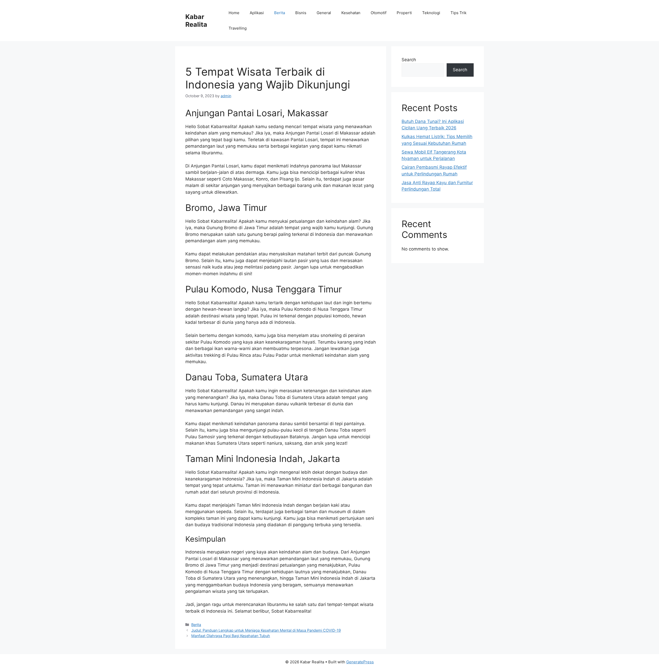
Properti (404, 12)
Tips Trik (458, 12)
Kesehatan (350, 12)
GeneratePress (360, 661)
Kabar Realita (196, 20)
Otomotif (378, 12)
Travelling (238, 28)
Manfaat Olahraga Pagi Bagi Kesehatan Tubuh (230, 635)
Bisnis (300, 12)
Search (409, 59)
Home (234, 12)
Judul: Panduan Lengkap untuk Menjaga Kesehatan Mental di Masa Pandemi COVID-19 (266, 630)
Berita (279, 12)
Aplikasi (257, 12)
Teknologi (431, 12)
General (324, 12)
